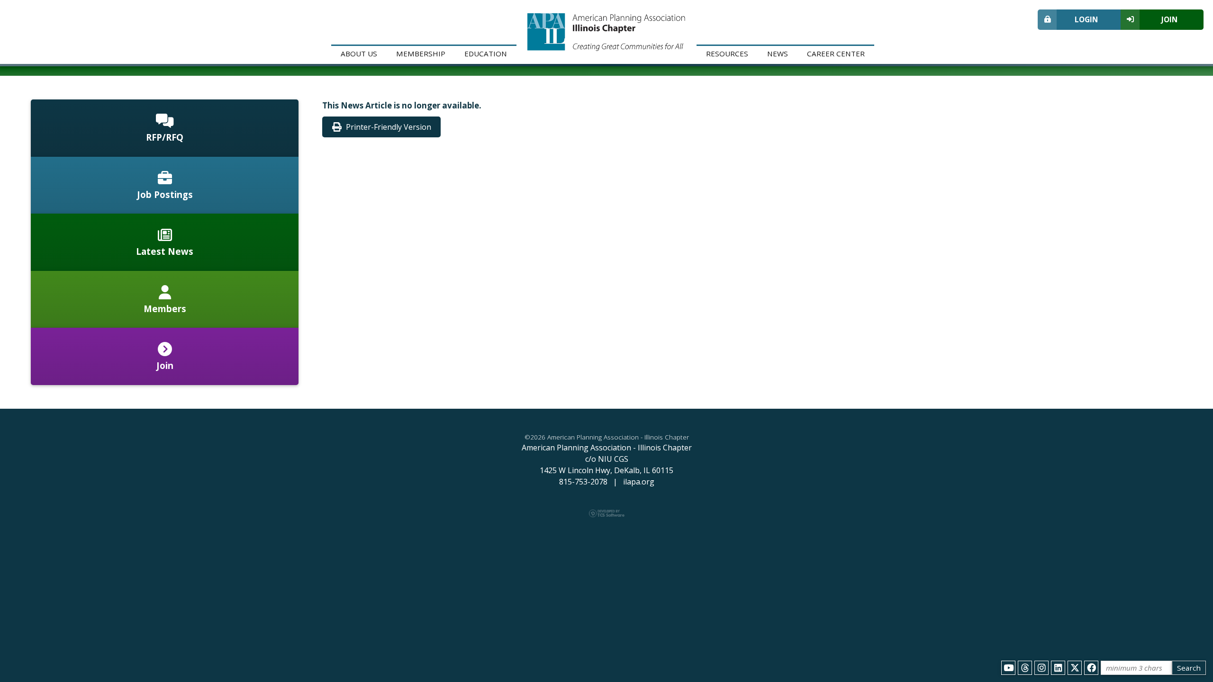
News (777, 53)
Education (485, 53)
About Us (359, 53)
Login (1086, 19)
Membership (420, 53)
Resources (727, 53)
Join (1169, 19)
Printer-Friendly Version (388, 127)
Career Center (836, 53)
